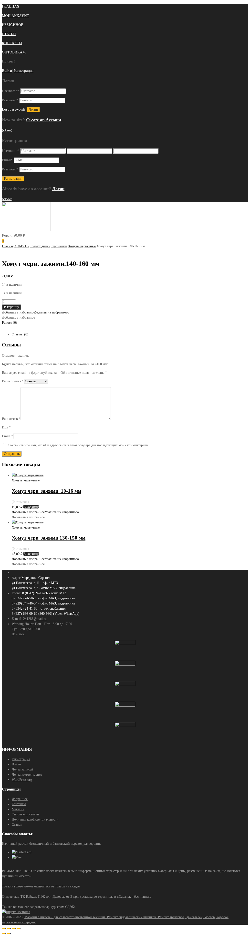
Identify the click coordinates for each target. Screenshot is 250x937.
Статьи (17, 824)
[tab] (130, 334)
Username (10, 91)
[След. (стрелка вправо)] (9, 933)
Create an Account (43, 119)
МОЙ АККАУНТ (15, 16)
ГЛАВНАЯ (10, 6)
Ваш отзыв (11, 419)
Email (7, 160)
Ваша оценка (13, 381)
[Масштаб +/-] (19, 928)
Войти (7, 71)
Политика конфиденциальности (35, 819)
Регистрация (23, 71)
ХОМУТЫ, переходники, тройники (40, 246)
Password (10, 100)
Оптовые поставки (25, 814)
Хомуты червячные (82, 246)
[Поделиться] (9, 928)
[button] (35, 312)
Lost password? (14, 109)
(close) (7, 130)
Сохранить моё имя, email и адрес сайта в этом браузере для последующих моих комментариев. (78, 445)
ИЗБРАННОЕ (12, 25)
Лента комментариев (27, 774)
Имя (6, 427)
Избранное (20, 799)
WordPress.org (22, 779)
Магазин (18, 809)
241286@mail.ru (35, 619)
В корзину (11, 307)
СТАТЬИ (9, 34)
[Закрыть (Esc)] (4, 928)
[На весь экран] (14, 928)
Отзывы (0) (20, 334)
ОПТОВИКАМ (14, 52)
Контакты (19, 804)
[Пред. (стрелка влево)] (4, 933)
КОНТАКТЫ (12, 43)
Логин (58, 188)
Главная (7, 246)
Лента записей (22, 769)
